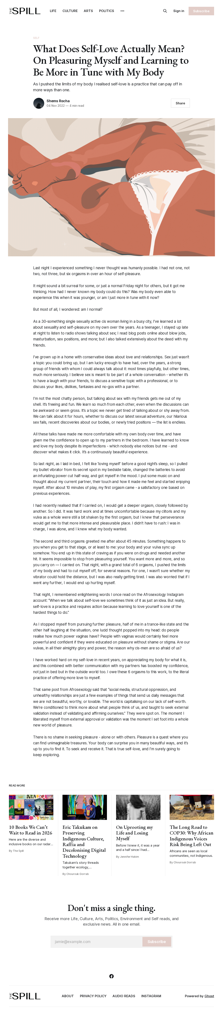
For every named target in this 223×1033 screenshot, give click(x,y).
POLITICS (106, 11)
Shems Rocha (58, 101)
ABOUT (68, 996)
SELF (36, 38)
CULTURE (70, 11)
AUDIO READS (124, 996)
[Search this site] (165, 10)
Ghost (209, 996)
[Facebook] (111, 976)
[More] (122, 10)
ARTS (88, 11)
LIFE (53, 11)
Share (180, 103)
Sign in (178, 11)
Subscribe (201, 11)
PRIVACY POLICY (93, 996)
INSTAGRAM (151, 996)
